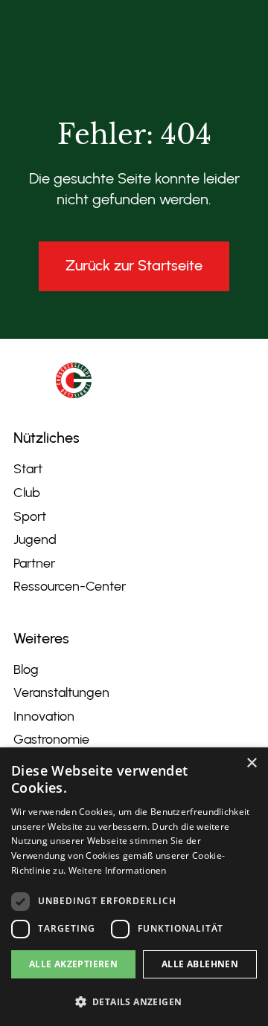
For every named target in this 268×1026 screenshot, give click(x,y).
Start (27, 469)
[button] (134, 1001)
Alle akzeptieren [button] (73, 964)
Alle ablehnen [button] (200, 964)
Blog (26, 669)
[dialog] (134, 886)
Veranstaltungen (61, 692)
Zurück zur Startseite (134, 265)
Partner (34, 563)
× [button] (251, 763)
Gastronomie (51, 739)
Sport (29, 516)
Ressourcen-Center (69, 586)
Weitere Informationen (117, 870)
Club (26, 492)
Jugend (35, 539)
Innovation (43, 716)
